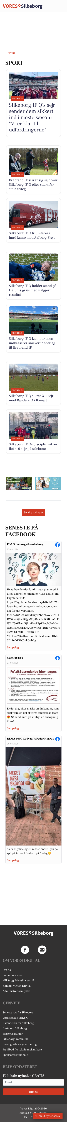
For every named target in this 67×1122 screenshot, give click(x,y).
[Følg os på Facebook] (25, 950)
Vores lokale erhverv (15, 1018)
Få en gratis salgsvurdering (20, 1044)
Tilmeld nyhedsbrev (47, 1116)
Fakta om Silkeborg (15, 1028)
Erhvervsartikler (13, 1033)
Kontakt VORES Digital (17, 986)
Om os (7, 970)
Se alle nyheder (33, 512)
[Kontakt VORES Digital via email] (42, 950)
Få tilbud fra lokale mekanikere (22, 1049)
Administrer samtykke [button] (16, 991)
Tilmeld (33, 1092)
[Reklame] (19, 483)
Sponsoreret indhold (15, 1055)
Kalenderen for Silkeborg (18, 1023)
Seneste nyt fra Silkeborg (18, 1012)
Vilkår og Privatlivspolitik (19, 980)
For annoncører (12, 975)
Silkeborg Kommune (15, 1039)
